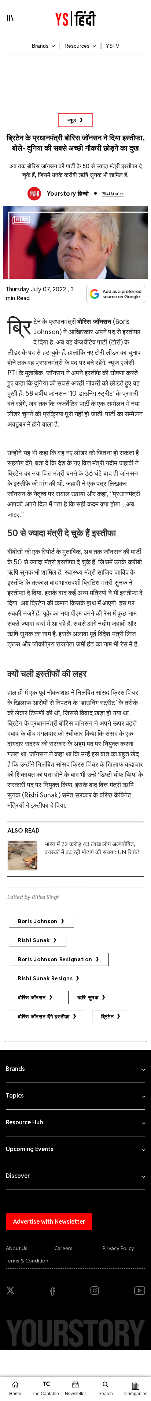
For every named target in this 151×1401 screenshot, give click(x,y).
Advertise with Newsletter (49, 1221)
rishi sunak (34, 940)
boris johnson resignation (55, 959)
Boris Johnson (38, 921)
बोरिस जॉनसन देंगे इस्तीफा (44, 1016)
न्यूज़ (71, 120)
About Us (16, 1248)
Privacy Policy (118, 1248)
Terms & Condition (27, 1260)
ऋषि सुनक (88, 997)
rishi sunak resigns (45, 978)
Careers (63, 1248)
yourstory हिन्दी (68, 193)
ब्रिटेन (107, 1016)
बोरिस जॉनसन (32, 997)
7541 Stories (113, 193)
